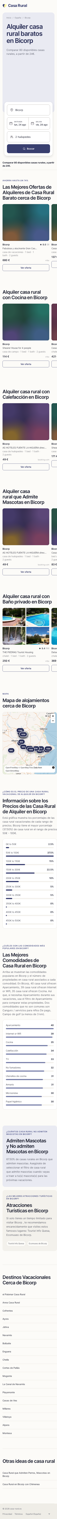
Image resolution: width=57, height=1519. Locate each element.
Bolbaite (7, 1343)
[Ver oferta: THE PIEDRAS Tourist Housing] (26, 626)
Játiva (6, 1327)
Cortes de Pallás (11, 1367)
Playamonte (9, 1392)
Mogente (7, 1376)
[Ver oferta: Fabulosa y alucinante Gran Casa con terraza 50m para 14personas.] (26, 222)
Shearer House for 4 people (17, 348)
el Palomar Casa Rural (14, 1294)
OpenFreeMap (12, 767)
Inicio (8, 17)
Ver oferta (26, 267)
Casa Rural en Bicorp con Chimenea (21, 1484)
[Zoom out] (53, 720)
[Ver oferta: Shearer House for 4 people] (26, 322)
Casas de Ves (10, 1400)
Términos (19, 1514)
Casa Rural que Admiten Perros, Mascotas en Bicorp (26, 1474)
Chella (6, 1359)
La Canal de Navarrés (14, 1384)
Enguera (7, 1351)
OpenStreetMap (12, 770)
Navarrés (7, 1335)
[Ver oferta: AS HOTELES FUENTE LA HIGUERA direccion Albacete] (26, 421)
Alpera (6, 1425)
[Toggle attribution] (53, 767)
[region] (30, 743)
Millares (7, 1408)
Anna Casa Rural (11, 1302)
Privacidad (7, 1514)
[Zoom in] (53, 716)
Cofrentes (8, 1310)
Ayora (6, 1318)
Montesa (7, 1433)
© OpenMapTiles (26, 767)
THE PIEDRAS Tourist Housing (18, 652)
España (18, 17)
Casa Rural (17, 6)
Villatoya (7, 1416)
